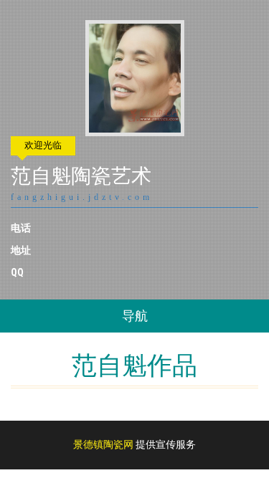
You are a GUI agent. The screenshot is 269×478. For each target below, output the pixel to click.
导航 (135, 315)
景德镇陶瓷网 (103, 444)
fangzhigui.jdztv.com (82, 197)
